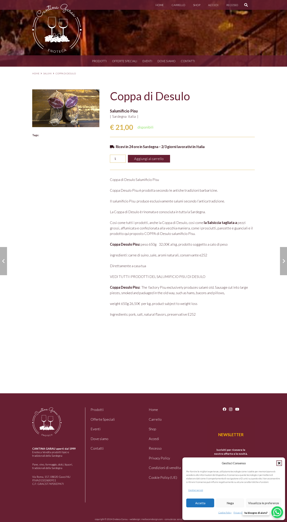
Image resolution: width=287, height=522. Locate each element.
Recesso (155, 448)
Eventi (147, 61)
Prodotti (99, 61)
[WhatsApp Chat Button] (277, 512)
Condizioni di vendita (165, 467)
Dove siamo (167, 61)
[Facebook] (224, 409)
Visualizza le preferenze (263, 503)
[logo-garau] (57, 28)
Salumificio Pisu (124, 111)
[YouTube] (237, 409)
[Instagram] (230, 409)
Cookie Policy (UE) (163, 477)
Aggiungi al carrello (149, 158)
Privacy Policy (240, 512)
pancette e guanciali (232, 228)
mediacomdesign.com (152, 519)
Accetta (200, 503)
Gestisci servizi (195, 490)
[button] (279, 463)
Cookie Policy (225, 512)
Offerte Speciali (124, 61)
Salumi (47, 73)
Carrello (155, 419)
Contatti (188, 61)
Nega (230, 503)
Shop (152, 429)
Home (35, 73)
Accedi (154, 439)
